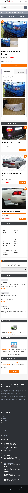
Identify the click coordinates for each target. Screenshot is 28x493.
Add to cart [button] (22, 150)
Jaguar (15, 239)
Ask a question (14, 371)
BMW (4, 230)
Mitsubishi (5, 245)
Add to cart (14, 65)
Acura (4, 228)
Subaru (15, 250)
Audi (15, 228)
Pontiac (4, 248)
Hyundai (15, 237)
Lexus (4, 241)
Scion (15, 248)
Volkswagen (5, 254)
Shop (6, 12)
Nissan (15, 245)
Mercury (16, 243)
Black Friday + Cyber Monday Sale (8, 295)
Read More (3, 288)
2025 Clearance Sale (5, 282)
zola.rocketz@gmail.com (6, 364)
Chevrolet (16, 230)
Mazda (15, 241)
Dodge (4, 232)
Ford (15, 234)
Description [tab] (7, 71)
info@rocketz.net (19, 362)
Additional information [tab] (20, 71)
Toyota (4, 252)
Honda (4, 237)
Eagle (15, 232)
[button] (2, 1)
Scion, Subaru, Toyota (7, 250)
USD (20, 1)
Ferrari (4, 234)
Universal (16, 252)
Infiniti (4, 239)
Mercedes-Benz (6, 243)
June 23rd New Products (6, 308)
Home (2, 12)
